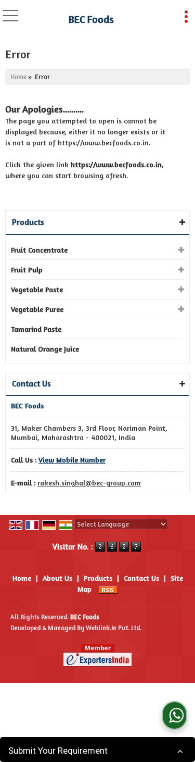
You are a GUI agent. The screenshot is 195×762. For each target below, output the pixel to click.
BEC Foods (91, 19)
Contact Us (141, 577)
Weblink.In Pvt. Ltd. (113, 628)
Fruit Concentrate (39, 249)
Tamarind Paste (36, 328)
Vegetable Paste (37, 289)
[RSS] (108, 588)
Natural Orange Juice (45, 348)
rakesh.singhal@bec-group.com (89, 482)
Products (28, 222)
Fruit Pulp (27, 269)
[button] (72, 459)
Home (18, 77)
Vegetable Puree (37, 309)
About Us (57, 577)
